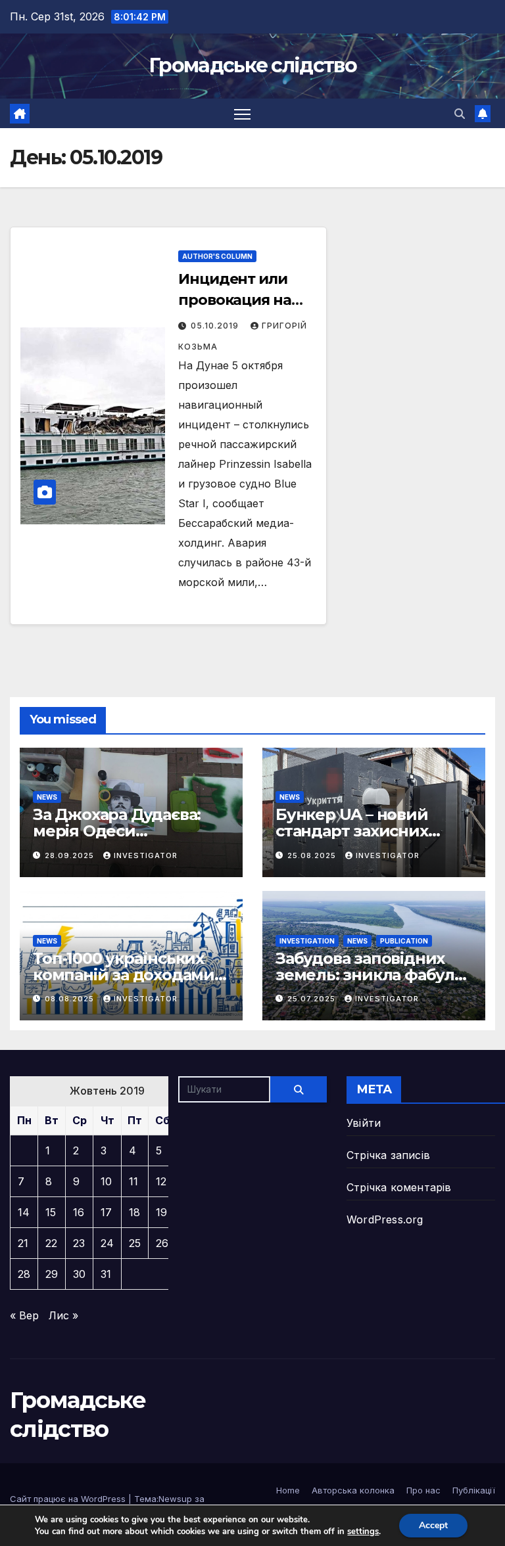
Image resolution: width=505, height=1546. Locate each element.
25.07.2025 (312, 998)
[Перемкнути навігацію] (242, 113)
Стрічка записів (388, 1155)
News (47, 797)
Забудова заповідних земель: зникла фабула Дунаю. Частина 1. (369, 975)
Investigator (146, 855)
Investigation (307, 941)
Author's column (217, 256)
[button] (459, 113)
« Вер (24, 1315)
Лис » (63, 1315)
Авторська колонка (353, 1490)
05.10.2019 (216, 325)
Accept (433, 1525)
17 (106, 1212)
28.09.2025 (71, 855)
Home (288, 1490)
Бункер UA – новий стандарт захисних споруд (352, 831)
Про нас (423, 1490)
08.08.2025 (71, 998)
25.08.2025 (313, 855)
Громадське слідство (252, 65)
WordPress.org (385, 1219)
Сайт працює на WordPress (69, 1498)
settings (363, 1531)
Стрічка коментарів (399, 1187)
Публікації (473, 1490)
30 (79, 1274)
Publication (404, 941)
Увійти (364, 1122)
